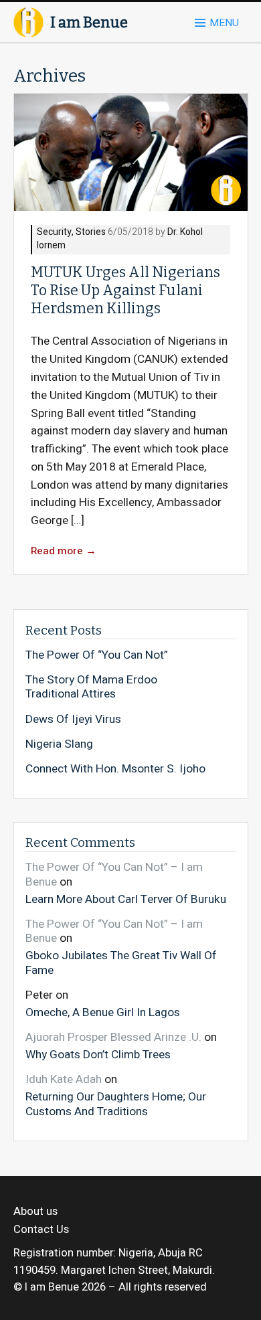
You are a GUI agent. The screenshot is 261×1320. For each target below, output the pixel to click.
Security (54, 232)
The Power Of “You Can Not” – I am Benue (114, 874)
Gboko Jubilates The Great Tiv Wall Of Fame (121, 962)
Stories (91, 232)
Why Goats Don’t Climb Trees (98, 1054)
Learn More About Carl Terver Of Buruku (125, 898)
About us (35, 1212)
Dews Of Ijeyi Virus (73, 719)
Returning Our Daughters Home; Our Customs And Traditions (115, 1103)
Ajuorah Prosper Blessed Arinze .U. (113, 1037)
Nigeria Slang (59, 744)
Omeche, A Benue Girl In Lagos (102, 1012)
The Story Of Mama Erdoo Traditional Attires (91, 687)
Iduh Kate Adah (63, 1079)
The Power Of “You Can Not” (96, 655)
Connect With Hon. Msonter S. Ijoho (115, 769)
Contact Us (41, 1230)
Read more (63, 551)
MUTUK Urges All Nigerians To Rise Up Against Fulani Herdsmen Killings (125, 291)
